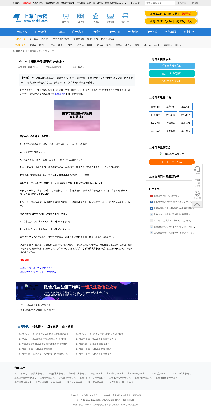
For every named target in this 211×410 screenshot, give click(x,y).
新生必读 (34, 39)
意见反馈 (116, 395)
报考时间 (114, 31)
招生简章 (59, 31)
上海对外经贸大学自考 (166, 378)
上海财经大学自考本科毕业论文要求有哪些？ (175, 226)
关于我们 (85, 395)
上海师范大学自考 (159, 373)
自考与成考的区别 (61, 39)
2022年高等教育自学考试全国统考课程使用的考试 (43, 344)
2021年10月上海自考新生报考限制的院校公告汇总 (43, 354)
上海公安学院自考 (94, 382)
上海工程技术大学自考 (120, 378)
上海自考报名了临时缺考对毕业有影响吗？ (174, 208)
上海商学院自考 (47, 378)
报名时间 (186, 106)
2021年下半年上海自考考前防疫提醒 (93, 349)
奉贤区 (147, 45)
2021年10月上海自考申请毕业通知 (93, 344)
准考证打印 (155, 123)
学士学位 (186, 131)
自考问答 (151, 31)
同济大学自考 (37, 373)
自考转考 (155, 131)
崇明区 (178, 45)
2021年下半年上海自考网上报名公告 (93, 354)
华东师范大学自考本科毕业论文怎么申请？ (174, 233)
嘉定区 (119, 45)
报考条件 (170, 106)
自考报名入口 (174, 65)
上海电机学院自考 (143, 378)
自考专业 (96, 31)
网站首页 (22, 31)
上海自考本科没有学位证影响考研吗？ (172, 214)
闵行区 (109, 45)
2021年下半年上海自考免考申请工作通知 (96, 339)
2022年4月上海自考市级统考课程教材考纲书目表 (42, 339)
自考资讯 (40, 31)
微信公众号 (92, 39)
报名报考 (38, 326)
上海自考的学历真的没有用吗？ (40, 310)
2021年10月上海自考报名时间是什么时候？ (175, 220)
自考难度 (45, 39)
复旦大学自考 (20, 373)
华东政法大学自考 (67, 378)
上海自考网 (30, 51)
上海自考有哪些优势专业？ (166, 196)
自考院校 (77, 31)
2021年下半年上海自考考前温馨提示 (36, 349)
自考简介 (155, 106)
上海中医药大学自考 (181, 373)
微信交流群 (78, 39)
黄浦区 (33, 45)
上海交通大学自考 (56, 373)
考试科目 (133, 31)
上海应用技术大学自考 (25, 378)
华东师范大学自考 (23, 382)
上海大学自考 (96, 373)
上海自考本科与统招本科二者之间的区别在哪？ (176, 202)
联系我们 (96, 395)
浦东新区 (168, 45)
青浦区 (138, 45)
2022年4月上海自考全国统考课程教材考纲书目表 (99, 334)
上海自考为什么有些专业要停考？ (36, 268)
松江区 (128, 45)
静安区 (61, 45)
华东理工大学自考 (77, 373)
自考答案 (67, 326)
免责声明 (106, 395)
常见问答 (43, 51)
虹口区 (80, 45)
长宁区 (52, 45)
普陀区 (71, 45)
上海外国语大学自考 (137, 373)
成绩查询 (170, 123)
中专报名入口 (174, 81)
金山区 (157, 45)
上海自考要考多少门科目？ (38, 305)
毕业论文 (186, 123)
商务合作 (126, 395)
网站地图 (137, 395)
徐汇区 (42, 45)
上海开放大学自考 (73, 382)
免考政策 (170, 131)
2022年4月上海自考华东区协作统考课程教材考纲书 (44, 334)
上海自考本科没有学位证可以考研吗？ (38, 271)
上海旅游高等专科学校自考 (48, 382)
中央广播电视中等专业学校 (120, 382)
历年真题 (170, 31)
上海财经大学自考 (115, 373)
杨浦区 (90, 45)
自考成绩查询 (174, 73)
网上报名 (188, 31)
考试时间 (170, 115)
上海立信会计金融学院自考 (93, 378)
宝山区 (100, 45)
